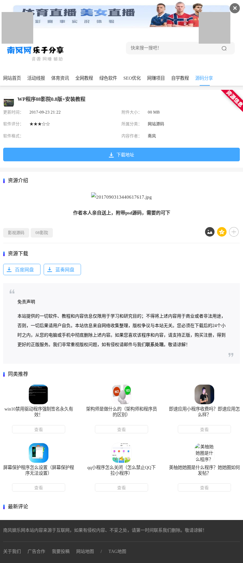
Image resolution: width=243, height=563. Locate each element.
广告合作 (36, 551)
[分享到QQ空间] (222, 232)
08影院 (41, 232)
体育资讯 (60, 78)
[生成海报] (210, 232)
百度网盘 (24, 269)
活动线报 (36, 78)
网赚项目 (156, 78)
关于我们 (12, 551)
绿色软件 (108, 78)
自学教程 (180, 78)
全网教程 (84, 78)
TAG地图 (117, 551)
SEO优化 (132, 78)
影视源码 (16, 232)
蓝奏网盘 (64, 269)
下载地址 (125, 154)
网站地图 (85, 551)
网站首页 (12, 78)
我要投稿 (61, 551)
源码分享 (204, 78)
